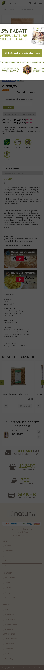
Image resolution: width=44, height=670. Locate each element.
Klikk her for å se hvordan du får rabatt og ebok (22, 53)
